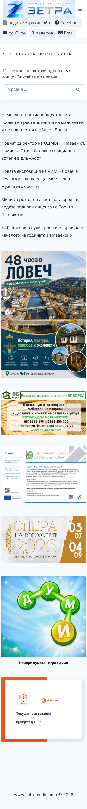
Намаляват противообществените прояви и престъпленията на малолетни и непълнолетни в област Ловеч (42, 122)
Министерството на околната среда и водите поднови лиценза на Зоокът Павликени (39, 207)
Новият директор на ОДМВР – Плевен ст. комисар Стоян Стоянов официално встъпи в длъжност (43, 151)
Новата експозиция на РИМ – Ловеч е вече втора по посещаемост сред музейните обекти (39, 179)
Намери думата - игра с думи (43, 663)
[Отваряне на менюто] (80, 9)
